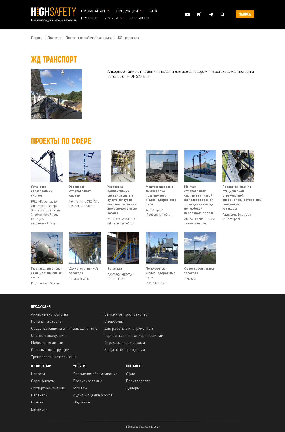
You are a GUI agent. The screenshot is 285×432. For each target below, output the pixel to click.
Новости (38, 373)
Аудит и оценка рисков (93, 395)
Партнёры (39, 395)
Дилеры (133, 388)
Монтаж (80, 388)
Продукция (127, 11)
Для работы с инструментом (128, 328)
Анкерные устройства (49, 314)
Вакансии (39, 409)
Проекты (89, 18)
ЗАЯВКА (245, 14)
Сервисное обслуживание (95, 373)
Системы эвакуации (48, 335)
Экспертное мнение (48, 388)
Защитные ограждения (124, 349)
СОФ (153, 11)
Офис (130, 373)
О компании (93, 11)
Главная (37, 37)
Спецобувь (113, 321)
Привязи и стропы (46, 321)
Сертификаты (43, 380)
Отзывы (37, 402)
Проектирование (87, 380)
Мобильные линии (47, 342)
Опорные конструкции (50, 349)
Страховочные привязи (124, 342)
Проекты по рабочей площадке (89, 37)
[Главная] (54, 14)
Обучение (81, 402)
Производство (138, 380)
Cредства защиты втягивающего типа (64, 328)
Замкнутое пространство (125, 314)
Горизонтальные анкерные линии (133, 335)
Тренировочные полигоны (53, 356)
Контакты (139, 18)
